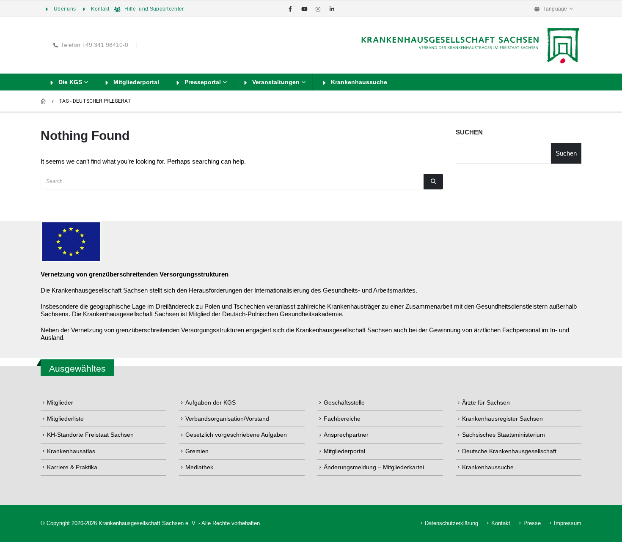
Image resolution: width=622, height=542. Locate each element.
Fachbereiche (342, 418)
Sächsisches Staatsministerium (503, 434)
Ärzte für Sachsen (486, 402)
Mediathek (199, 467)
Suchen (469, 132)
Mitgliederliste (65, 418)
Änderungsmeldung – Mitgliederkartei (374, 467)
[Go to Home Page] (44, 101)
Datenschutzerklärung (451, 523)
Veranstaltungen (276, 82)
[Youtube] (304, 9)
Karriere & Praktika (72, 467)
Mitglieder (60, 402)
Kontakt (100, 8)
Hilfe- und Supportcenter (154, 8)
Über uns (65, 8)
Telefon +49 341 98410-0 (94, 45)
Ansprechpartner (346, 434)
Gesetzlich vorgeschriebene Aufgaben (236, 434)
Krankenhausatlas (71, 451)
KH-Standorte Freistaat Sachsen (90, 434)
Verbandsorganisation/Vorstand (227, 418)
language (555, 8)
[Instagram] (318, 9)
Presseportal (202, 82)
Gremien (197, 451)
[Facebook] (290, 9)
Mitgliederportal (136, 82)
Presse (532, 523)
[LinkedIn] (332, 9)
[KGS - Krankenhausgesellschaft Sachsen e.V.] (469, 45)
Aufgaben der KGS (210, 402)
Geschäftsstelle (344, 402)
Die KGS (70, 82)
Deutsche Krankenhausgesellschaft (509, 451)
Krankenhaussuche (359, 82)
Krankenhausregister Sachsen (502, 418)
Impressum (567, 523)
